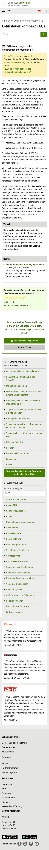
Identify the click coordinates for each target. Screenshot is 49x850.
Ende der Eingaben (14, 612)
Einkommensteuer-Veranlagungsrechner (24, 264)
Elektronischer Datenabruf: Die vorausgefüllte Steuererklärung (23, 393)
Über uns (6, 757)
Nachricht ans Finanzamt (17, 606)
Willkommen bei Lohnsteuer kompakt (23, 371)
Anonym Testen (24, 347)
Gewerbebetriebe (13, 556)
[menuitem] (37, 11)
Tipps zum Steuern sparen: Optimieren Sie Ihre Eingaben (23, 411)
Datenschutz (8, 793)
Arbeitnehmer (12, 527)
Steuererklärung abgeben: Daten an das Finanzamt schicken (24, 426)
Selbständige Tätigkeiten (17, 550)
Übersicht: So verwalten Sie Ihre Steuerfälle (20, 379)
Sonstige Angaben (14, 601)
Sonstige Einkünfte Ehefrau (18, 572)
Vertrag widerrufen (11, 811)
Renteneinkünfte (13, 539)
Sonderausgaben (14, 589)
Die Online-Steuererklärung (18, 5)
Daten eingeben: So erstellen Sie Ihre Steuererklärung (23, 402)
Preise (5, 802)
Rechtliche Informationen (17, 453)
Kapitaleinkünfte (13, 533)
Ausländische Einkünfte (17, 561)
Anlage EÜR (11, 505)
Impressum (11, 459)
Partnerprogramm (10, 768)
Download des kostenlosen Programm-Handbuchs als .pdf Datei (24, 472)
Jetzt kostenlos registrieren (25, 341)
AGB (4, 788)
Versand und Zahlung (12, 806)
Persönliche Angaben (16, 511)
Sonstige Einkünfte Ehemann (19, 567)
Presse (9, 464)
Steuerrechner (8, 747)
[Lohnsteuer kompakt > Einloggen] (46, 11)
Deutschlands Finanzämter (14, 743)
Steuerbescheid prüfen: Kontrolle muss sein (24, 435)
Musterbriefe (8, 751)
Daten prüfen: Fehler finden (18, 418)
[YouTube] (37, 844)
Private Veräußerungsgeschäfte (20, 578)
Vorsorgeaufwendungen (17, 584)
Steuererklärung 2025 (20, 62)
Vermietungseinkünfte (16, 544)
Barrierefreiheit (9, 797)
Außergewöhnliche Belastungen (20, 595)
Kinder (9, 516)
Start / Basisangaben (16, 499)
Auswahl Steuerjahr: (13, 488)
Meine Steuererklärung (16, 386)
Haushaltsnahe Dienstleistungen (21, 522)
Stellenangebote (9, 772)
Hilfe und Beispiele (14, 442)
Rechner (10, 448)
